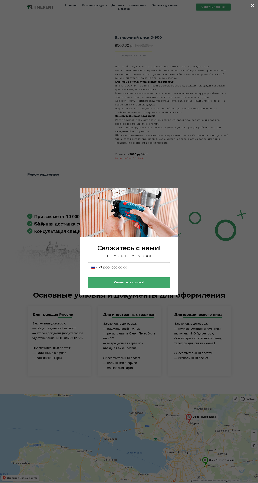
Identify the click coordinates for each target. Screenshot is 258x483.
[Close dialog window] (252, 5)
